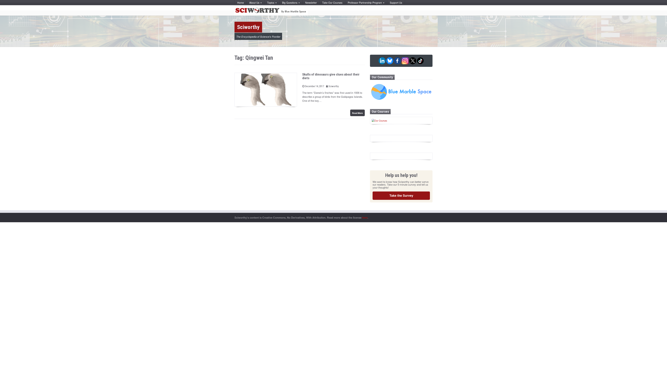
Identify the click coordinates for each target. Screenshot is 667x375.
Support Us (396, 2)
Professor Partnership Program (365, 2)
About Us (254, 2)
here (365, 217)
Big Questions (290, 2)
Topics (271, 2)
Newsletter (311, 2)
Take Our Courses (332, 2)
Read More (357, 113)
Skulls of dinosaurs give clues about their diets (331, 76)
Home (240, 2)
